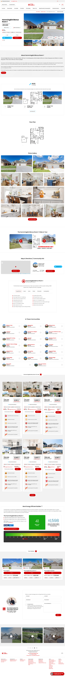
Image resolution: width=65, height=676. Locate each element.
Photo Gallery (28, 8)
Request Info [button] (18, 38)
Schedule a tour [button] (8, 38)
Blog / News (50, 667)
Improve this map (28, 273)
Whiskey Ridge (58, 467)
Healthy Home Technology (32, 662)
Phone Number (46, 599)
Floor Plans (22, 8)
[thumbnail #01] (28, 43)
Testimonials (51, 665)
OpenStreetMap (24, 273)
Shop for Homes (4, 4)
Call (7, 35)
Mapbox (21, 273)
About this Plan (9, 8)
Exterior (24, 291)
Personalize (16, 8)
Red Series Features (56, 8)
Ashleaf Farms (58, 409)
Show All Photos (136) (32, 219)
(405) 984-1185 (12, 612)
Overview (3, 8)
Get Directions (15, 270)
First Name (28, 596)
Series (29, 664)
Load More (32, 495)
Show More (3, 72)
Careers (59, 661)
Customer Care (60, 662)
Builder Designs (34, 654)
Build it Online (6, 27)
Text (17, 35)
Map (4, 40)
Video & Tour (35, 8)
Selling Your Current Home (42, 662)
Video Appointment (61, 663)
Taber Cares (51, 666)
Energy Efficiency (18, 291)
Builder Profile (51, 668)
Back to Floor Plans (60, 11)
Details (17, 411)
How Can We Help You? (47, 603)
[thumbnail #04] (54, 43)
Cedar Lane (19, 409)
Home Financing (41, 661)
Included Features (30, 661)
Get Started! (32, 111)
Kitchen (34, 291)
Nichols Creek (43, 11)
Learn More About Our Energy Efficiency (11, 528)
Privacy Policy (29, 655)
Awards (50, 664)
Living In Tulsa (51, 662)
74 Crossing (39, 409)
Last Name (46, 596)
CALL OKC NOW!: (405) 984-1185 (33, 653)
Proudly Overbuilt (12, 4)
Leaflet (18, 273)
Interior (29, 291)
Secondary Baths (46, 291)
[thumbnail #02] (37, 43)
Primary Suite (39, 291)
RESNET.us (11, 522)
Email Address (28, 599)
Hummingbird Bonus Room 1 (12, 409)
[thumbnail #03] (45, 43)
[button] (59, 4)
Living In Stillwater (51, 661)
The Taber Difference (52, 663)
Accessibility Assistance (35, 655)
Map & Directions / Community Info (44, 8)
